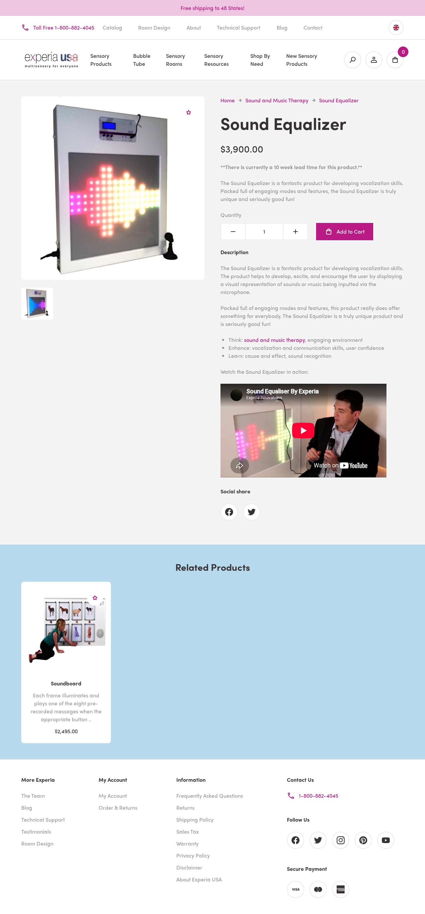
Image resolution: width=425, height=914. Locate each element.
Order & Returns (118, 807)
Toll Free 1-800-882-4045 (63, 27)
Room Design (154, 27)
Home (227, 100)
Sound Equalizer (339, 100)
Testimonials (36, 831)
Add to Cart (351, 231)
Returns (185, 807)
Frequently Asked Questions (209, 795)
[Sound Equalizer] (113, 275)
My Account (113, 795)
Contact (312, 27)
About (194, 27)
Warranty (187, 843)
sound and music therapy (274, 340)
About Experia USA (199, 879)
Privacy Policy (193, 855)
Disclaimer (189, 867)
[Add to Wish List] (189, 112)
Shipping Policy (194, 819)
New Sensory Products (301, 59)
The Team (33, 795)
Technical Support (238, 27)
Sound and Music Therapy (276, 100)
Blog (282, 27)
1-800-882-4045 (318, 795)
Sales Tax (187, 831)
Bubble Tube (141, 59)
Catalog (112, 27)
